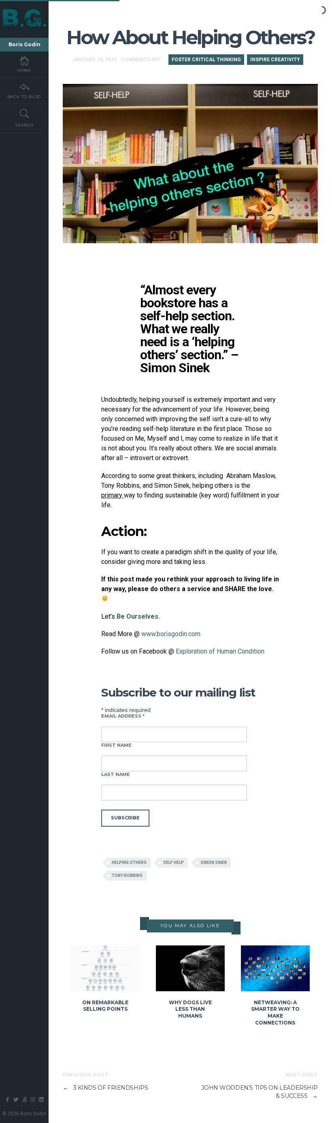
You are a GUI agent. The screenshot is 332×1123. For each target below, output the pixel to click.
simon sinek (213, 862)
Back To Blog (24, 96)
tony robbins (127, 875)
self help (173, 862)
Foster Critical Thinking (206, 59)
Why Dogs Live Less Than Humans (190, 1009)
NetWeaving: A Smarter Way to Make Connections (275, 1012)
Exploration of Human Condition (220, 651)
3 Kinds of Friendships (105, 1087)
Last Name (115, 774)
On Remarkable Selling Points (105, 1005)
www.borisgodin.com (170, 634)
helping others (129, 862)
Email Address (123, 716)
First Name (116, 745)
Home (24, 70)
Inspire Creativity (275, 59)
